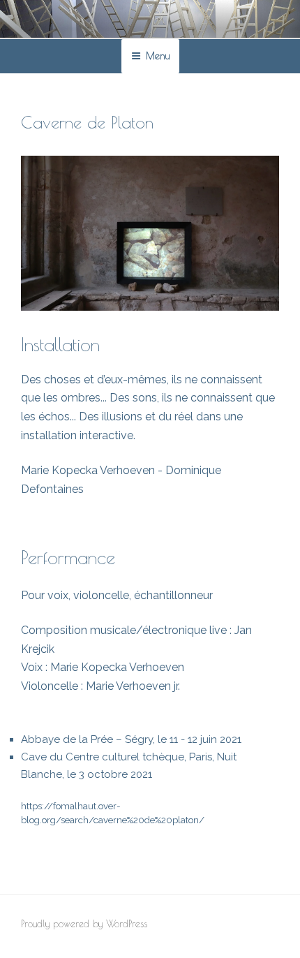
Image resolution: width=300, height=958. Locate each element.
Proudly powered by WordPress (84, 923)
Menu (158, 55)
